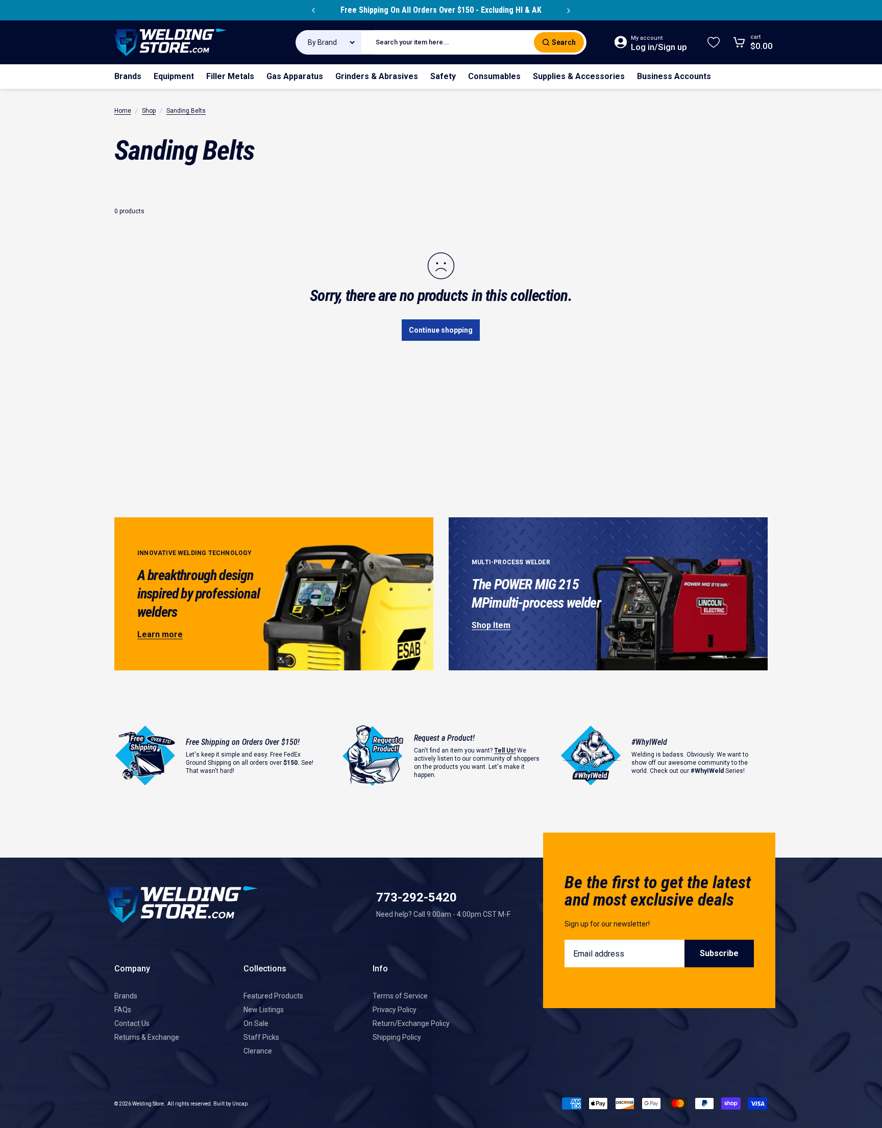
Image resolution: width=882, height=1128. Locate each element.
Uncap (240, 1104)
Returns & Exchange (146, 1037)
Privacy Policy (394, 1010)
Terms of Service (400, 996)
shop (149, 110)
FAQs (122, 1010)
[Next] (568, 10)
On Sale (255, 1023)
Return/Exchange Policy (411, 1023)
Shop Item (491, 625)
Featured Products (273, 996)
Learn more (160, 634)
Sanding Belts (186, 110)
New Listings (263, 1010)
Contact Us (132, 1023)
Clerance (257, 1051)
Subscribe (719, 953)
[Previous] (313, 10)
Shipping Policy (397, 1037)
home (122, 110)
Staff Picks (261, 1037)
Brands (125, 996)
